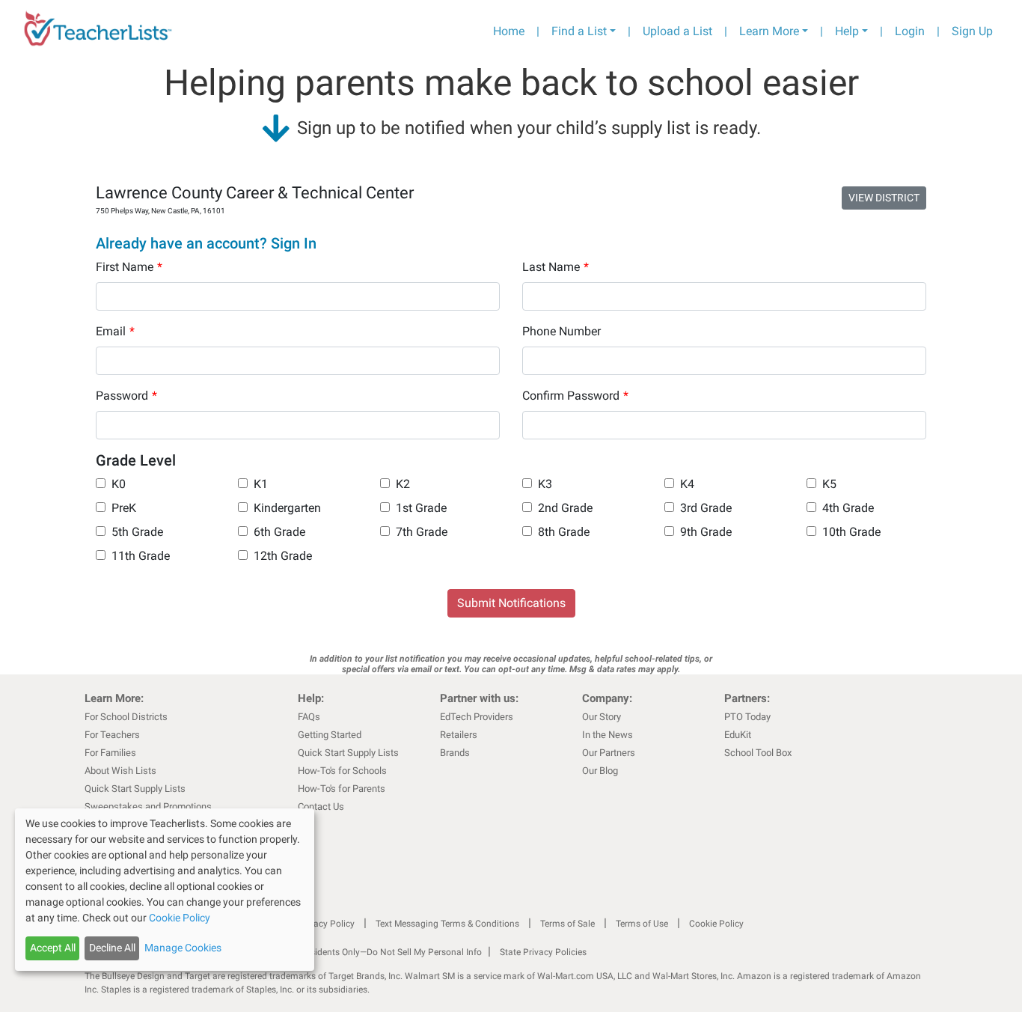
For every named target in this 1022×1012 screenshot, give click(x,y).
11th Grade (140, 556)
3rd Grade (706, 508)
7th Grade (421, 532)
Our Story (601, 716)
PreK (123, 508)
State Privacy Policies (543, 952)
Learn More (769, 31)
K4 (687, 484)
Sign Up (972, 31)
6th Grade (279, 532)
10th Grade (851, 532)
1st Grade (421, 508)
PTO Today (747, 716)
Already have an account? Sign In (206, 243)
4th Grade (848, 508)
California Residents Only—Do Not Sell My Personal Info (370, 952)
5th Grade (137, 532)
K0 (118, 484)
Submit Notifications (511, 603)
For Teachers (112, 734)
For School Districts (126, 716)
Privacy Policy (326, 923)
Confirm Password (575, 395)
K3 (545, 484)
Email (115, 331)
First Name (129, 267)
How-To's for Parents (341, 788)
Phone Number (561, 331)
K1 (261, 484)
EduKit (737, 734)
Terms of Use (642, 923)
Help (847, 31)
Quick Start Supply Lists (135, 788)
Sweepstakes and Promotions (148, 806)
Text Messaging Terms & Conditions (447, 923)
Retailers (458, 734)
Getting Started (329, 734)
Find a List (579, 31)
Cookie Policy (716, 923)
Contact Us (321, 806)
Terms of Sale (567, 923)
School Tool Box (758, 752)
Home (508, 31)
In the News (607, 734)
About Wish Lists (120, 770)
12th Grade (283, 556)
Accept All (53, 948)
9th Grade (706, 532)
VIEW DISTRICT (884, 198)
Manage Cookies (182, 948)
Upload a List (677, 31)
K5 (829, 484)
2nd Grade (565, 508)
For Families (110, 752)
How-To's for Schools (342, 770)
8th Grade (564, 532)
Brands (455, 752)
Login (910, 31)
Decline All (112, 948)
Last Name (555, 267)
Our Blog (600, 770)
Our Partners (608, 752)
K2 (403, 484)
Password (126, 395)
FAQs (309, 716)
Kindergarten (287, 508)
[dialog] (164, 889)
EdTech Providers (476, 716)
